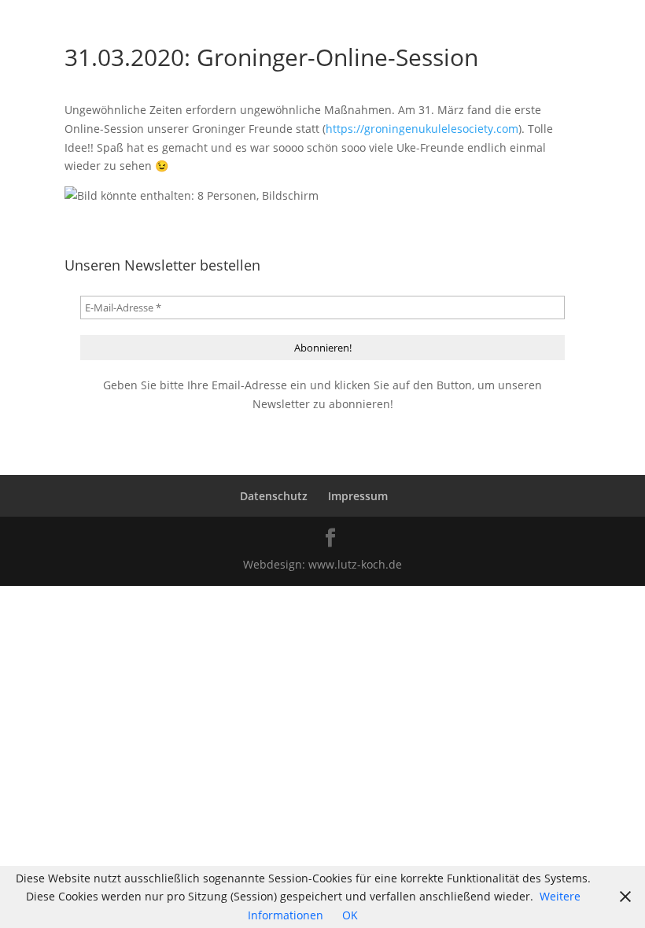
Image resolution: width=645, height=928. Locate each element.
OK (350, 915)
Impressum (358, 495)
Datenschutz (274, 495)
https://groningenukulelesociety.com (422, 128)
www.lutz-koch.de (355, 564)
